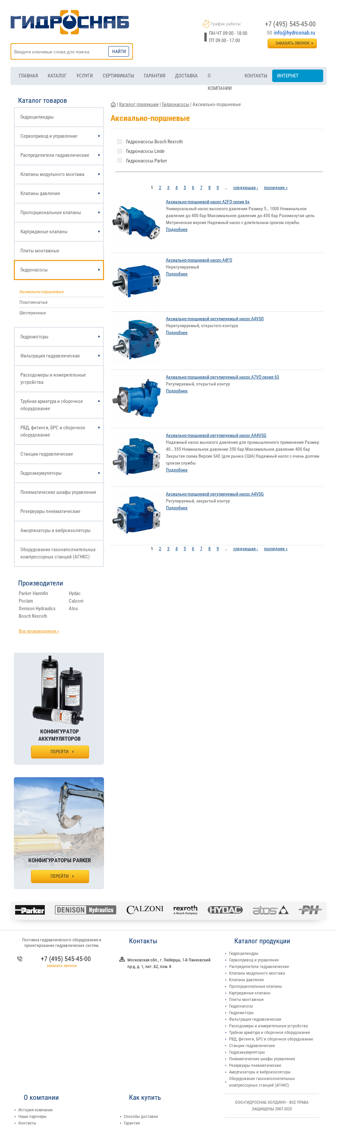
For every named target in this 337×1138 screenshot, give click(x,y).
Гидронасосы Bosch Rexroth (154, 142)
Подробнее (177, 229)
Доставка (186, 76)
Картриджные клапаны (43, 232)
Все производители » (39, 631)
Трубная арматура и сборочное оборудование (51, 405)
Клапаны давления (40, 193)
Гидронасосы (34, 270)
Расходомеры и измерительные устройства (53, 378)
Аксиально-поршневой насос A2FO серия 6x (207, 201)
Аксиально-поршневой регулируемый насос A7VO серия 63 (222, 377)
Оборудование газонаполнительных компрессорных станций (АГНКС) (58, 553)
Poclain (26, 601)
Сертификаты (118, 76)
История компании (35, 1109)
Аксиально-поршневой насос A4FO (199, 260)
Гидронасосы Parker (146, 161)
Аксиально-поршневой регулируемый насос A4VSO (215, 318)
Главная (28, 76)
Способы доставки (141, 1116)
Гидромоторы (34, 337)
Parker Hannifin (33, 593)
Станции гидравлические (46, 454)
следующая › (245, 187)
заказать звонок (62, 965)
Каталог (57, 76)
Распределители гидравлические (54, 155)
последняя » (276, 187)
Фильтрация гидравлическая (50, 356)
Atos (73, 609)
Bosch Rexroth (33, 616)
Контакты (256, 76)
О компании (220, 77)
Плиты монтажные (39, 251)
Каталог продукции (139, 104)
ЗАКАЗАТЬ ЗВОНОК (292, 43)
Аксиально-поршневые (41, 291)
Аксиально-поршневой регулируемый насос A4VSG (215, 494)
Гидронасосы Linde (145, 151)
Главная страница (113, 104)
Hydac (75, 593)
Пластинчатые (33, 302)
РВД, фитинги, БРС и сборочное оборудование (52, 431)
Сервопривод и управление (48, 136)
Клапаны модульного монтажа (52, 174)
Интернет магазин (287, 77)
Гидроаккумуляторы (41, 473)
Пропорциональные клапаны (50, 212)
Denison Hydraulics (37, 609)
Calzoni (76, 601)
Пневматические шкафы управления (58, 492)
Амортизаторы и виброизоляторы (55, 530)
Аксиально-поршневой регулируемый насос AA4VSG (216, 435)
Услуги (84, 76)
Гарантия (154, 76)
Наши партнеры (32, 1116)
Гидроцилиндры (37, 117)
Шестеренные (32, 312)
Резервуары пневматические (50, 511)
